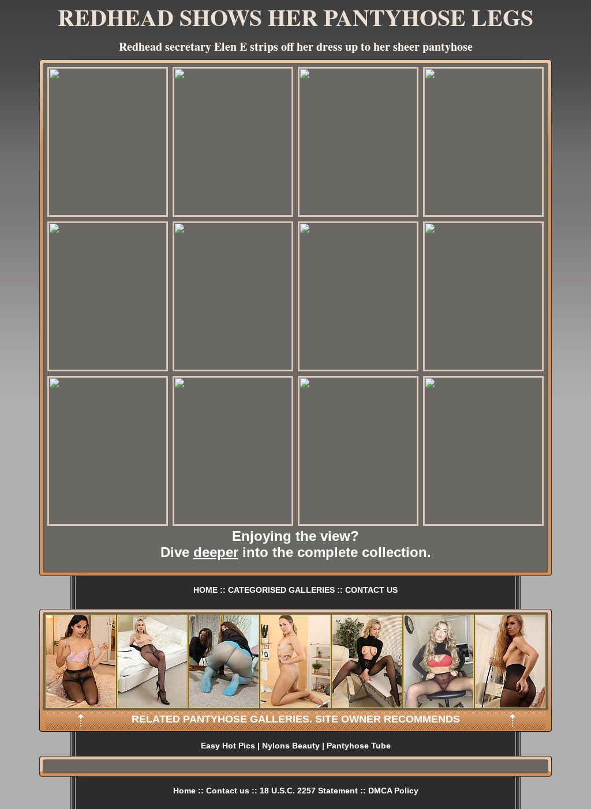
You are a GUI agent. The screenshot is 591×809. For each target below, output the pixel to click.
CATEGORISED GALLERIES (281, 589)
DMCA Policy (393, 790)
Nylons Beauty (291, 745)
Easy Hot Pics (228, 745)
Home (184, 790)
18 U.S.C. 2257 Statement (309, 790)
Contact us (227, 790)
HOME (205, 589)
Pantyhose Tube (359, 745)
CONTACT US (371, 589)
